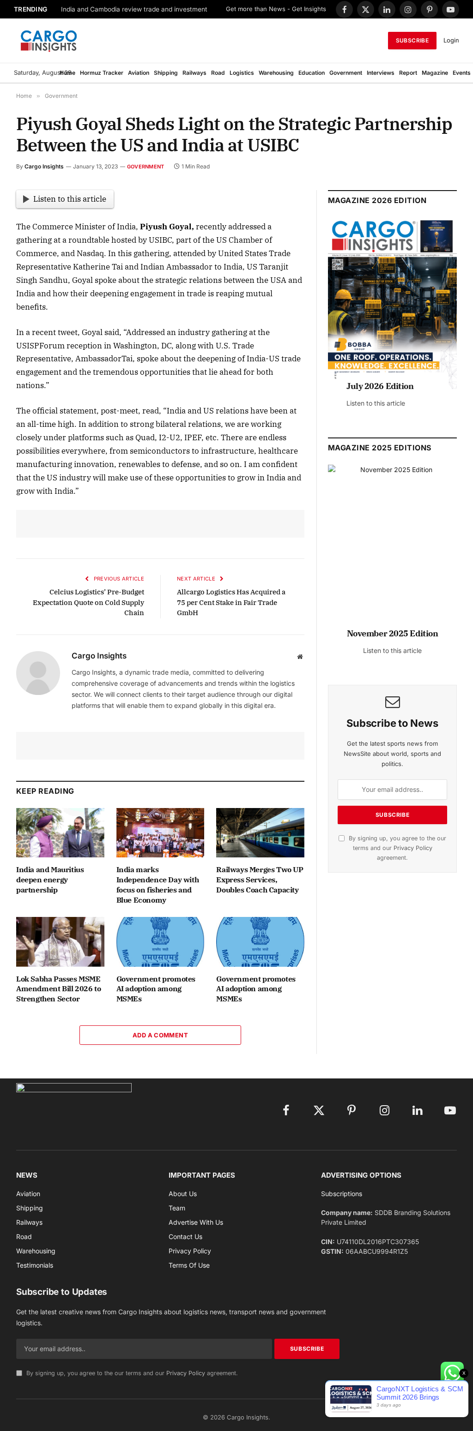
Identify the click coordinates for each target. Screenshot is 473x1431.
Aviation (138, 72)
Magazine (435, 72)
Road (218, 72)
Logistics (242, 72)
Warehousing (276, 72)
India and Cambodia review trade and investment (134, 9)
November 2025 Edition (392, 633)
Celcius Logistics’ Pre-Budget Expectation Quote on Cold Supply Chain (88, 602)
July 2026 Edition (379, 386)
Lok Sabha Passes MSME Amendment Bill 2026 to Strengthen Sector (58, 989)
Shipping (166, 72)
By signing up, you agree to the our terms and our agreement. (396, 848)
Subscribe (412, 40)
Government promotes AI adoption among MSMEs (155, 989)
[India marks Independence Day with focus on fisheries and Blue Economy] (160, 832)
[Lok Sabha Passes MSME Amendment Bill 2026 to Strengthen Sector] (60, 941)
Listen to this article (69, 199)
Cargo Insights (44, 166)
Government (345, 72)
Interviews (380, 72)
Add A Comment (160, 1035)
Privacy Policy (413, 847)
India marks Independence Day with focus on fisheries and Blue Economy (157, 884)
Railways (194, 72)
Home (67, 72)
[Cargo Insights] (49, 40)
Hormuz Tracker (101, 72)
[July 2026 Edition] (392, 303)
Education (311, 72)
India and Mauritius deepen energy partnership (50, 879)
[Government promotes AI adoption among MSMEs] (160, 941)
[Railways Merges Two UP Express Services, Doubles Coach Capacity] (260, 832)
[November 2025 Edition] (392, 550)
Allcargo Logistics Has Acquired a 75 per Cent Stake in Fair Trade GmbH (231, 602)
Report (408, 72)
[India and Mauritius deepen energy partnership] (60, 832)
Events (462, 72)
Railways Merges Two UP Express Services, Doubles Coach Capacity (259, 879)
